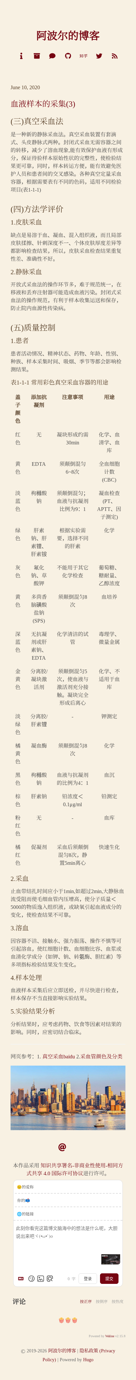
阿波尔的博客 (62, 1350)
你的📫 (23, 1200)
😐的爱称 (25, 1186)
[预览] (50, 1279)
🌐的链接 (25, 1213)
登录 (88, 1278)
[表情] (31, 1279)
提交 (109, 1278)
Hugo (88, 1359)
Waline (109, 1335)
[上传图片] (41, 1279)
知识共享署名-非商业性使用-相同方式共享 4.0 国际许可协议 (74, 1169)
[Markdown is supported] (22, 1279)
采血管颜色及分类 (101, 1056)
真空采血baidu (58, 1056)
